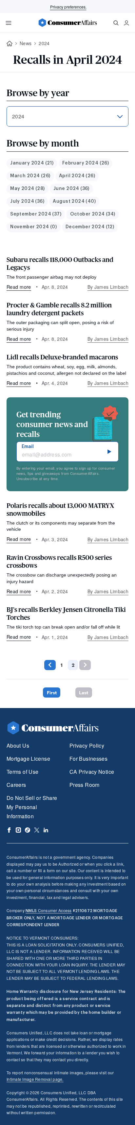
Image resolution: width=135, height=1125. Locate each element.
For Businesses (88, 758)
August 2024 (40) (74, 201)
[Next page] (85, 665)
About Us (18, 745)
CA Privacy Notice (91, 771)
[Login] (126, 22)
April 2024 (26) (77, 176)
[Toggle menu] (8, 22)
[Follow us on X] (36, 830)
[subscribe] (109, 452)
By (107, 287)
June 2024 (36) (71, 188)
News (25, 43)
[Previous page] (50, 665)
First (52, 692)
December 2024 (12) (90, 227)
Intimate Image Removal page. (35, 1079)
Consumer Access (48, 910)
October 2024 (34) (92, 214)
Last (83, 692)
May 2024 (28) (27, 188)
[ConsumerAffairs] (67, 22)
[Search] (116, 22)
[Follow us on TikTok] (27, 830)
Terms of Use (22, 771)
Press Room (84, 784)
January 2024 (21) (31, 163)
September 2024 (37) (35, 214)
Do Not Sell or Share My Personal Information (32, 807)
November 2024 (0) (33, 227)
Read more (19, 286)
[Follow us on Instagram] (18, 830)
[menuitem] (32, 163)
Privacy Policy (86, 745)
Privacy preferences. (68, 6)
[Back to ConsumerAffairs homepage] (9, 44)
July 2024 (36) (27, 201)
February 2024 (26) (85, 163)
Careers (16, 784)
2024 (44, 43)
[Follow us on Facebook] (9, 830)
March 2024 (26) (30, 176)
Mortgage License (28, 758)
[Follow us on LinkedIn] (45, 830)
